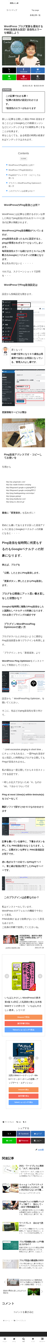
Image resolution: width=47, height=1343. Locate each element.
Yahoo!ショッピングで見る (23, 1030)
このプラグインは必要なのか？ (22, 191)
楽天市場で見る (23, 1023)
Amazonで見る (23, 1017)
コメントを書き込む (23, 1312)
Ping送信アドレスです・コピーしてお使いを (24, 176)
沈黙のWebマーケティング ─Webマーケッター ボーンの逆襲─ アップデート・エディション (23, 1079)
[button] (38, 77)
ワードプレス (9, 1122)
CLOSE (23, 158)
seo (19, 1122)
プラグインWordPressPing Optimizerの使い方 (25, 184)
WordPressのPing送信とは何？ (22, 165)
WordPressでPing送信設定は (21, 170)
